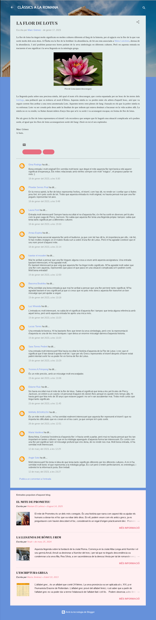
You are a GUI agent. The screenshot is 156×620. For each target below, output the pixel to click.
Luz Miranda (34, 306)
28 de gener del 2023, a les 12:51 (44, 423)
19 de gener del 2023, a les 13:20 (44, 317)
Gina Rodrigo (35, 164)
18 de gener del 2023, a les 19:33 (44, 224)
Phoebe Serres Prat (38, 187)
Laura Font (33, 210)
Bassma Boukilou (37, 283)
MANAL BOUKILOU (38, 412)
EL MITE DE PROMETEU (33, 502)
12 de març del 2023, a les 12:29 (44, 449)
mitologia (48, 152)
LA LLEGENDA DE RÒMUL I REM (38, 537)
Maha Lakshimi (122, 41)
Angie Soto (33, 457)
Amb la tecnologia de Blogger (80, 612)
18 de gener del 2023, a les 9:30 (44, 178)
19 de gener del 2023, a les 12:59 (44, 274)
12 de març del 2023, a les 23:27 (44, 471)
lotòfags (20, 100)
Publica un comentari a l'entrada (35, 479)
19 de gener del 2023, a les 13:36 (44, 378)
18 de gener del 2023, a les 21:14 (44, 246)
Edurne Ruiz (34, 386)
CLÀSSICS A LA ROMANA (38, 7)
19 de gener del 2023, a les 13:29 (44, 360)
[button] (138, 22)
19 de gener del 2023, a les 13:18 (44, 297)
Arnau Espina (35, 232)
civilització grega (32, 152)
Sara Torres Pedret (37, 346)
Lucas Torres (34, 326)
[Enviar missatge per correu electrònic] (24, 145)
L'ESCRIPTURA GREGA (32, 573)
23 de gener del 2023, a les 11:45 (44, 403)
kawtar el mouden (37, 255)
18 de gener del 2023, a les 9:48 (44, 201)
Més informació (129, 528)
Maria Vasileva (35, 432)
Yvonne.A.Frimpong (38, 369)
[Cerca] (144, 8)
